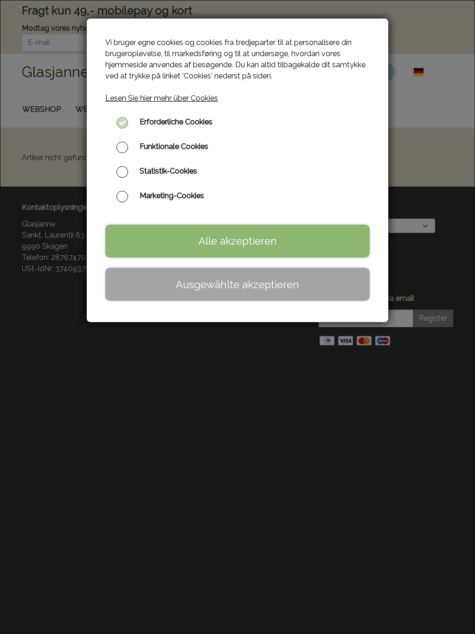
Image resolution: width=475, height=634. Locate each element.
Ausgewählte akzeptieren (237, 284)
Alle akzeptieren (238, 241)
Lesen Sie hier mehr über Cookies (161, 98)
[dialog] (237, 317)
